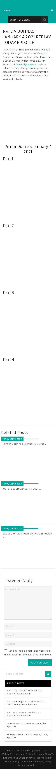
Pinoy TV (41, 53)
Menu (6, 10)
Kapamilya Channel (26, 64)
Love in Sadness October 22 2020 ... (24, 443)
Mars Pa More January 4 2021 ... (22, 488)
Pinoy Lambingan (12, 438)
